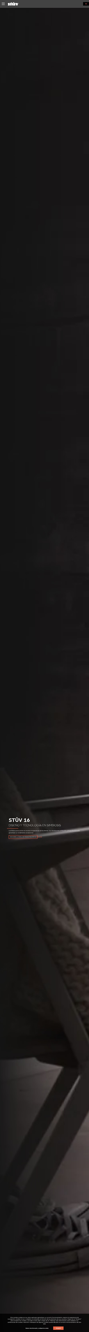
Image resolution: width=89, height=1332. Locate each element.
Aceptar (58, 1328)
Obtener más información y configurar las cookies (36, 1328)
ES (86, 4)
